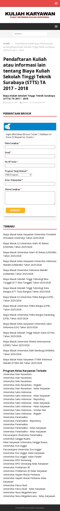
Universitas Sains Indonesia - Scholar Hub (24, 410)
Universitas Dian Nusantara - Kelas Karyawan (26, 388)
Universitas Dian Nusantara (17, 374)
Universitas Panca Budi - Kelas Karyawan (24, 488)
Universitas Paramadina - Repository (22, 420)
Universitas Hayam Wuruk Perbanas (21, 474)
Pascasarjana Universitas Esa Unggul (22, 449)
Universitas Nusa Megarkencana (20, 492)
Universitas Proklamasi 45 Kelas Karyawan (25, 470)
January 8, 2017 (11, 102)
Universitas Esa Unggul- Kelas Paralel (22, 456)
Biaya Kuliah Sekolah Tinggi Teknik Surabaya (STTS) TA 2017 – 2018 (29, 97)
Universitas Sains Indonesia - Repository (24, 399)
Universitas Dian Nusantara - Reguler (22, 384)
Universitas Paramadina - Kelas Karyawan (24, 427)
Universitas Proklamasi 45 (16, 467)
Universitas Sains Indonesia (17, 392)
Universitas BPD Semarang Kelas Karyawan (25, 463)
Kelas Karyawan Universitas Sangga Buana (25, 442)
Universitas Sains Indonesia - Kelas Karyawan (26, 395)
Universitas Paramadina (15, 417)
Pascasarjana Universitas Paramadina (22, 435)
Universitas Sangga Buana (16, 438)
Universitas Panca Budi (15, 485)
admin (25, 102)
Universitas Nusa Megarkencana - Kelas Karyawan (29, 496)
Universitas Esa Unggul (15, 445)
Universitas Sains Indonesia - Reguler (22, 413)
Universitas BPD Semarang (17, 460)
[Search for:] (30, 33)
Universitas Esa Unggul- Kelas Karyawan (24, 452)
